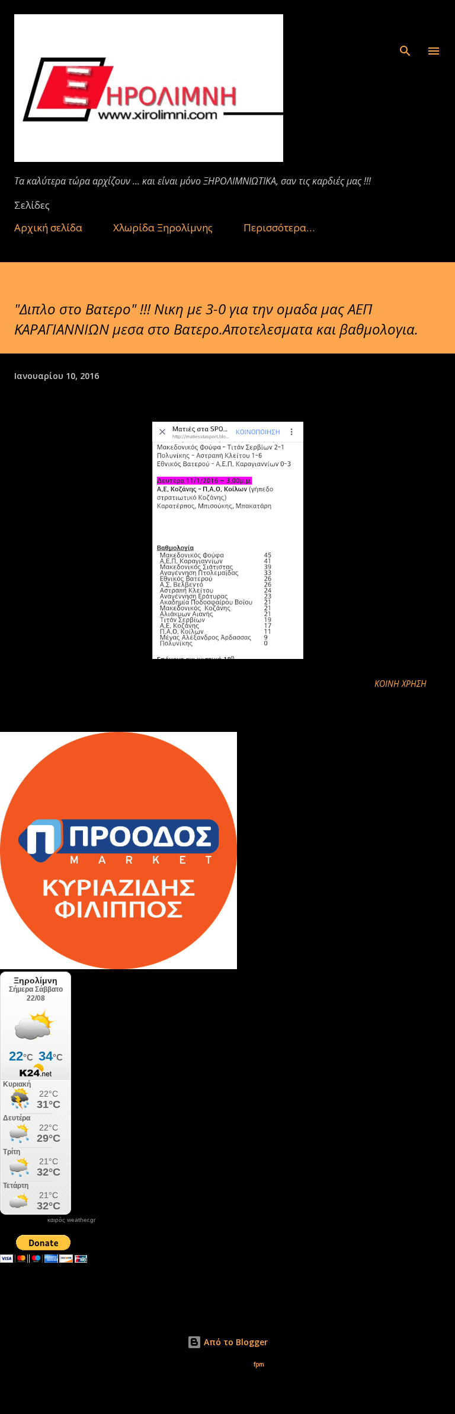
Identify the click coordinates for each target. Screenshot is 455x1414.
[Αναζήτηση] (405, 21)
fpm (259, 1364)
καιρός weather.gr (71, 1220)
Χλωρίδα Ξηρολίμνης (163, 227)
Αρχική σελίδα (48, 227)
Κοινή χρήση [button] (400, 683)
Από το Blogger (234, 1342)
